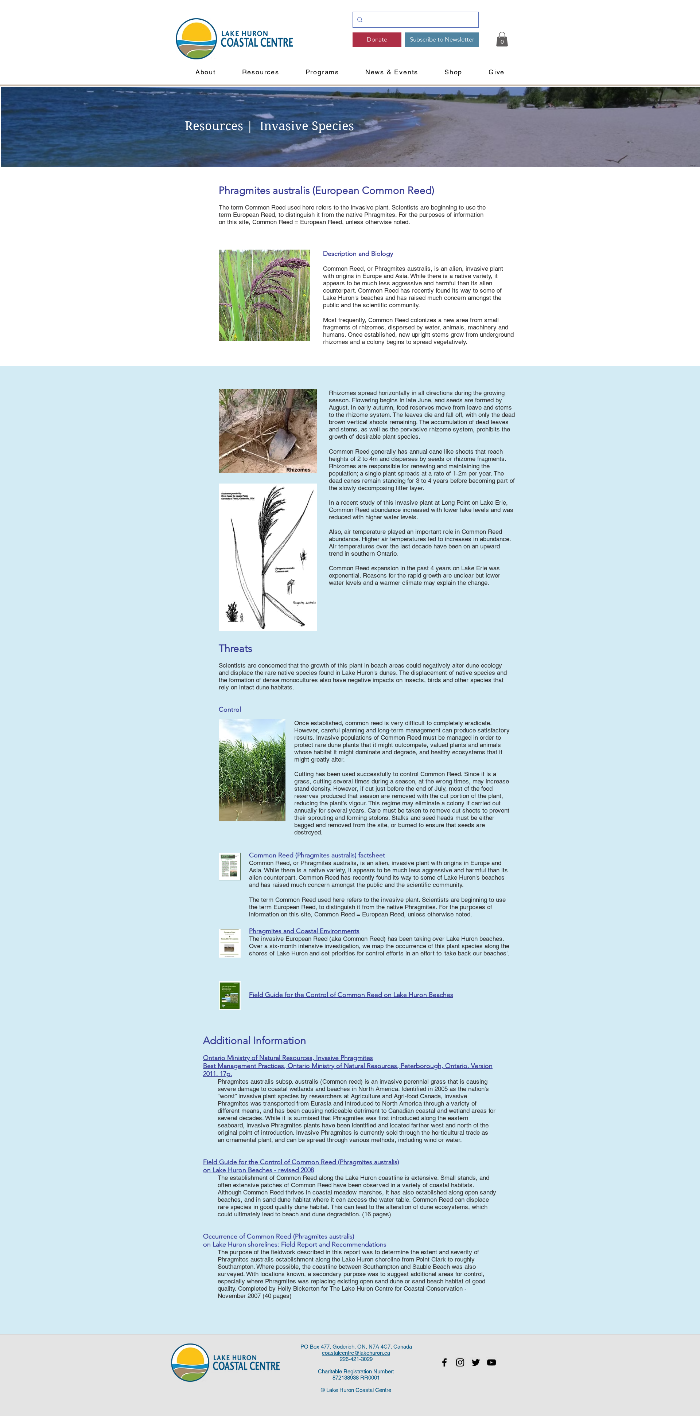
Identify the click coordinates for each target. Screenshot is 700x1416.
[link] (502, 39)
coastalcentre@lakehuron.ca (356, 1353)
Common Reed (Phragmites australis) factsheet (317, 855)
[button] (205, 72)
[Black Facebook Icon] (444, 1362)
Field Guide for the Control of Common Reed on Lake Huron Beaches (351, 995)
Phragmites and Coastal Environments (304, 931)
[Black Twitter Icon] (475, 1362)
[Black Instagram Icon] (460, 1362)
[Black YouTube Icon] (491, 1362)
